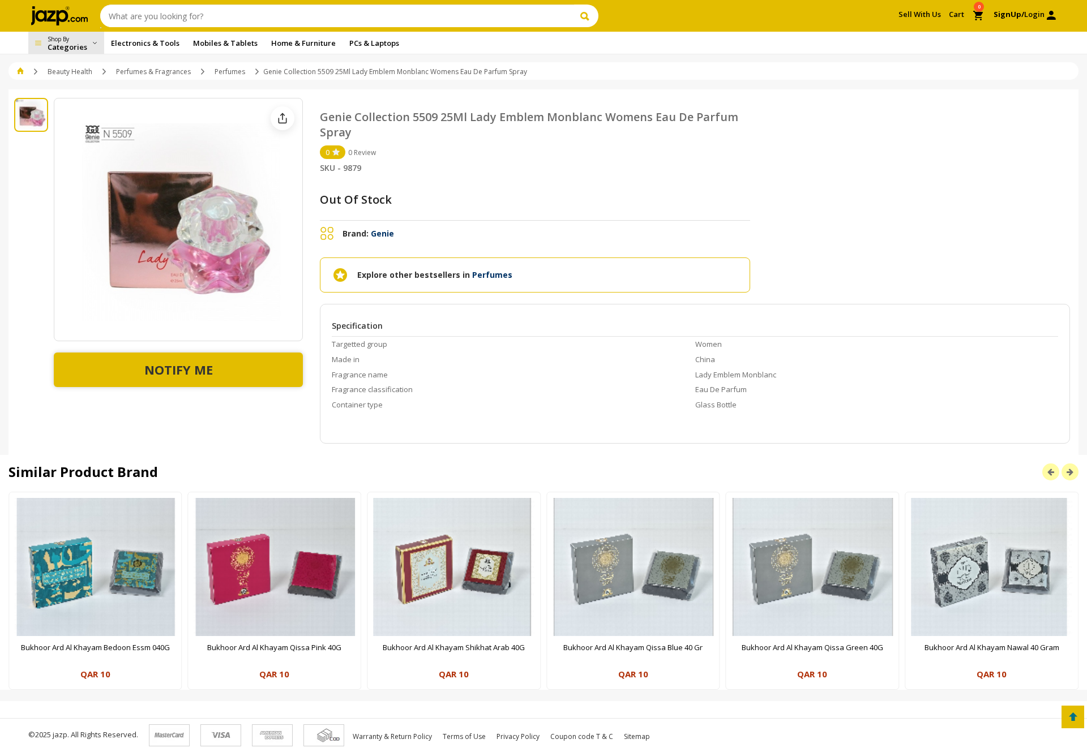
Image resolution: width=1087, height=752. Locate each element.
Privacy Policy (518, 736)
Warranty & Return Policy (392, 736)
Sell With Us (919, 14)
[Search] (586, 16)
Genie (382, 233)
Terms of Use (464, 736)
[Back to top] (1073, 717)
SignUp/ (1009, 14)
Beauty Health (70, 71)
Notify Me (178, 369)
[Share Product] (282, 118)
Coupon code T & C (581, 736)
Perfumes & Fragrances (153, 71)
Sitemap (637, 736)
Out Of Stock (356, 199)
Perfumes (230, 71)
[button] (21, 71)
